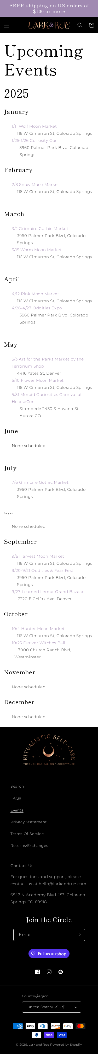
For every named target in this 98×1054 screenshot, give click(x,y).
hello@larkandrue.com (62, 883)
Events (17, 810)
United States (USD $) (46, 1007)
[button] (6, 25)
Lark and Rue (39, 1044)
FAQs (15, 798)
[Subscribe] (79, 935)
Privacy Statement (28, 822)
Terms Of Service (27, 833)
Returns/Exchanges (29, 845)
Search (17, 786)
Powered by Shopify (66, 1044)
